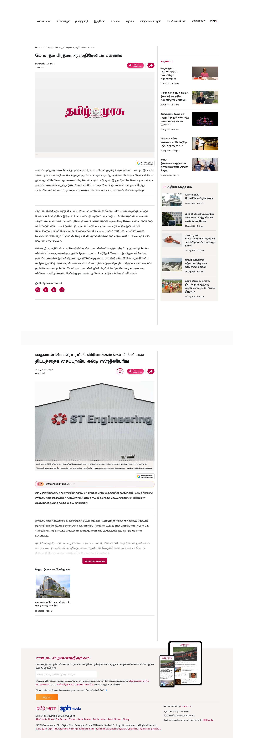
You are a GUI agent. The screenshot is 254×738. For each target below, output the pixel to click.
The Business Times (65, 719)
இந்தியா (99, 21)
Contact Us (185, 707)
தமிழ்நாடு (81, 21)
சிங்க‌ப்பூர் (63, 21)
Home (37, 47)
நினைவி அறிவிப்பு (150, 729)
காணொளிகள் (176, 21)
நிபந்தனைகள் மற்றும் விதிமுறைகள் (74, 729)
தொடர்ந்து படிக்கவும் (95, 561)
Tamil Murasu (114, 719)
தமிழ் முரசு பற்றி (44, 729)
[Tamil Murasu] (46, 708)
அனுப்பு (46, 697)
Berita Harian (99, 719)
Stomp (126, 719)
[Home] (70, 708)
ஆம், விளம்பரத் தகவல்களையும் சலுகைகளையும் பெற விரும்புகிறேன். (73, 690)
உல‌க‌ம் (115, 21)
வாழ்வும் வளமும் (150, 21)
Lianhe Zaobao (84, 719)
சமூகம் (130, 21)
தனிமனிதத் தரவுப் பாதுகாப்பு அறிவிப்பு (75, 684)
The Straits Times (45, 719)
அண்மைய (44, 21)
